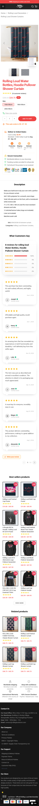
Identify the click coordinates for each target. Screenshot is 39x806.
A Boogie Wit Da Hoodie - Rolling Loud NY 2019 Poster (10, 530)
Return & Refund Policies (10, 759)
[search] (32, 6)
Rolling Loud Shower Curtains (12, 17)
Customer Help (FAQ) (9, 765)
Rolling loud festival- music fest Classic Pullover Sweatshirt (28, 530)
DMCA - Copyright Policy (10, 741)
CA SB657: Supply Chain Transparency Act (16, 744)
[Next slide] (34, 43)
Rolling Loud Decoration (17, 13)
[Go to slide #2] (25, 72)
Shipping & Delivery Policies (11, 753)
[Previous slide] (4, 43)
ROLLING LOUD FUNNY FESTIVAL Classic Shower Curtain (10, 636)
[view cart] (36, 6)
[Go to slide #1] (14, 72)
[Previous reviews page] (24, 462)
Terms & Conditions (8, 735)
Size (4, 101)
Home (3, 13)
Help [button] (35, 803)
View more (19, 603)
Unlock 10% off (4, 796)
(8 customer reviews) (19, 93)
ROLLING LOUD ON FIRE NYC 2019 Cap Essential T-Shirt (9, 590)
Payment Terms (7, 756)
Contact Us (5, 762)
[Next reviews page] (34, 462)
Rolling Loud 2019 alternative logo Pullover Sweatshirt (9, 560)
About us (5, 732)
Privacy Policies (7, 738)
